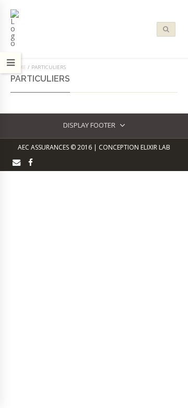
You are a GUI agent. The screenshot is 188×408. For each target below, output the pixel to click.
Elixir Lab (155, 147)
